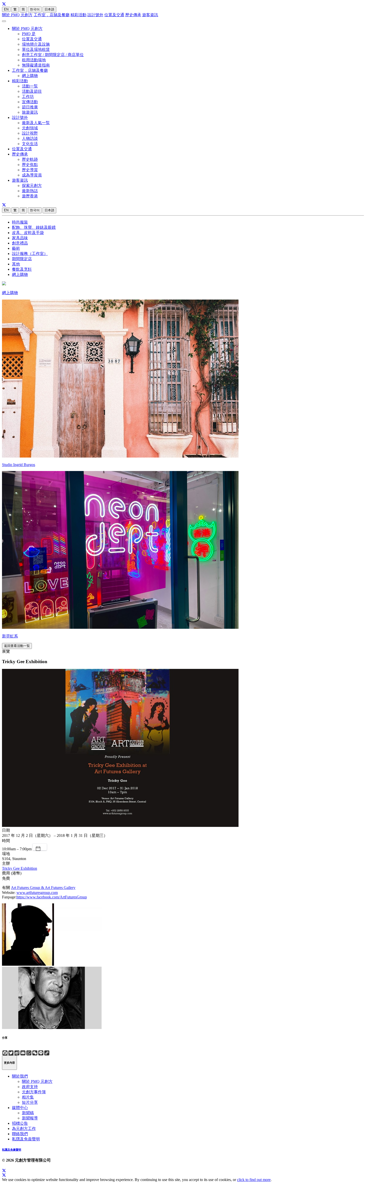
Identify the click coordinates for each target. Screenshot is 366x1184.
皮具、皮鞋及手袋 (28, 233)
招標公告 (20, 1123)
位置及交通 (114, 15)
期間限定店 (22, 259)
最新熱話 (30, 191)
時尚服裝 (20, 222)
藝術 (16, 248)
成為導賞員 (32, 175)
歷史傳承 (133, 15)
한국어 (35, 9)
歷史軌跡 (30, 159)
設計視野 (30, 133)
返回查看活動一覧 (17, 646)
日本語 (49, 9)
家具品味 (20, 238)
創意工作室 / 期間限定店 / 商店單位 (53, 55)
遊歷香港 (30, 196)
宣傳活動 (30, 102)
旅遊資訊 (30, 112)
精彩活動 (78, 15)
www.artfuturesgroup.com (37, 892)
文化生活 (30, 144)
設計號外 (95, 15)
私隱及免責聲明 (26, 1139)
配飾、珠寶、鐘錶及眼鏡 (34, 227)
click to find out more (254, 1180)
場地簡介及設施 (36, 44)
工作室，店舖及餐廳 (51, 15)
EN (6, 9)
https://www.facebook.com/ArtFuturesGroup (51, 897)
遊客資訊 (150, 15)
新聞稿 (28, 1113)
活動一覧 (30, 86)
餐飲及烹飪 (22, 269)
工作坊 (28, 96)
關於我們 (20, 1076)
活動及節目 (32, 91)
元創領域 (30, 128)
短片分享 (30, 1102)
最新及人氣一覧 (36, 123)
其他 (16, 264)
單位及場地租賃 (36, 49)
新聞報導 (30, 1118)
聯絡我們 (20, 1134)
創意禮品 (20, 243)
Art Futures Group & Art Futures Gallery (43, 887)
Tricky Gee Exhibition (19, 868)
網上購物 (30, 76)
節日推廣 (30, 107)
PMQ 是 (29, 34)
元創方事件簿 (34, 1092)
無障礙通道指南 (36, 65)
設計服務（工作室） (30, 253)
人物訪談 (30, 138)
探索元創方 (32, 185)
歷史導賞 (30, 170)
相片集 (28, 1097)
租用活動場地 (34, 60)
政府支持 (30, 1087)
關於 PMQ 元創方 (17, 15)
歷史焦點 (30, 164)
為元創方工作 (24, 1128)
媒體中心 (20, 1107)
